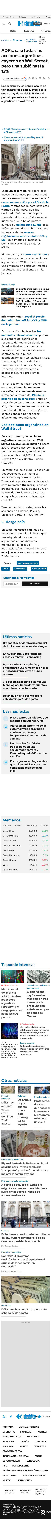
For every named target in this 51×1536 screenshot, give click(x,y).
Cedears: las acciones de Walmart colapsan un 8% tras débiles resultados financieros (34, 1050)
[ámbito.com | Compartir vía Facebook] (33, 78)
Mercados (33, 1436)
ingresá (47, 23)
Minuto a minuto (11, 985)
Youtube (32, 1417)
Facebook (11, 1416)
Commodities (31, 825)
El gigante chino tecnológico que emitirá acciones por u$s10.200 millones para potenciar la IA (32, 291)
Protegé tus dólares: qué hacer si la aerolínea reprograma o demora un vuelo (42, 1111)
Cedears (44, 825)
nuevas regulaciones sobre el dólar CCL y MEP (24, 236)
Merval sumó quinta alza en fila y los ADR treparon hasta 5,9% (24, 139)
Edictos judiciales (34, 1475)
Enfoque (22, 17)
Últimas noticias (29, 1427)
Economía (29, 30)
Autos (38, 1456)
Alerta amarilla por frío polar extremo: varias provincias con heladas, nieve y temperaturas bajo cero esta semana (28, 732)
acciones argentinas (31, 40)
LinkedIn (25, 1416)
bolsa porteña (39, 568)
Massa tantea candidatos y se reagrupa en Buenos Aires (29, 719)
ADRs (5, 568)
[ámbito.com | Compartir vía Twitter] (36, 78)
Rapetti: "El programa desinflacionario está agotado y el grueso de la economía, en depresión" (23, 1261)
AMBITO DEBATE (40, 1491)
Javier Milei (35, 17)
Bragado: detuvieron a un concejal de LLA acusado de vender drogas (25, 644)
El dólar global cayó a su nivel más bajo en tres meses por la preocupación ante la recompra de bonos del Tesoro (38, 1004)
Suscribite (35, 584)
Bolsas (18, 825)
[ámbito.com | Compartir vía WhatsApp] (29, 78)
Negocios (8, 1441)
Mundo (24, 1446)
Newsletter (42, 1416)
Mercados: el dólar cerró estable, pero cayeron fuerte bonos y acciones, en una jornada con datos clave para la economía (34, 1033)
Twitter (4, 1416)
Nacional (8, 1446)
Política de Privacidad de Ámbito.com (25, 1470)
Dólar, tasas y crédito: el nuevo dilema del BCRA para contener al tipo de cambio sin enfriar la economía (25, 1238)
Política (42, 1431)
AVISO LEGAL (10, 1475)
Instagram (17, 1416)
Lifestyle (40, 1441)
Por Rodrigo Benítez (9, 1246)
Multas (7, 1480)
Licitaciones (24, 1480)
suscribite (38, 23)
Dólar (13, 30)
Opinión (24, 1441)
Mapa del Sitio (21, 1465)
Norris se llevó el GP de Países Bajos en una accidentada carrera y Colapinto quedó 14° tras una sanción (28, 750)
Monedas (7, 825)
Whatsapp (39, 1416)
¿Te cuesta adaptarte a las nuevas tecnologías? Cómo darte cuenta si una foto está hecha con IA (25, 685)
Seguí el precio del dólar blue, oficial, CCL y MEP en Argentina (24, 320)
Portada (8, 1427)
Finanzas (17, 40)
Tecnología (32, 1460)
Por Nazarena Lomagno (11, 1271)
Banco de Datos (12, 1436)
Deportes (40, 1446)
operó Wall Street (35, 254)
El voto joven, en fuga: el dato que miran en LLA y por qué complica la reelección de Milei (29, 766)
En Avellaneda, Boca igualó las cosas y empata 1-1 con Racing (22, 655)
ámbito (4, 40)
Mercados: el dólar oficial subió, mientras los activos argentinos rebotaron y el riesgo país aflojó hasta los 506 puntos (12, 1003)
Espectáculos (11, 1460)
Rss (5, 1465)
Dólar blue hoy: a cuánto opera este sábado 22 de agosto (24, 1311)
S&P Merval (20, 568)
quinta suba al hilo (28, 224)
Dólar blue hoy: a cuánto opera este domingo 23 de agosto (22, 697)
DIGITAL (10, 1491)
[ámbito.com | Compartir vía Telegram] (44, 78)
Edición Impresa (12, 1451)
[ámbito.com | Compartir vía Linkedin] (40, 78)
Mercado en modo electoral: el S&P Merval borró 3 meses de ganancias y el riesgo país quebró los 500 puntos (33, 302)
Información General (16, 1456)
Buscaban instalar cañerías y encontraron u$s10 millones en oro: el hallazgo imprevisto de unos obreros (25, 669)
